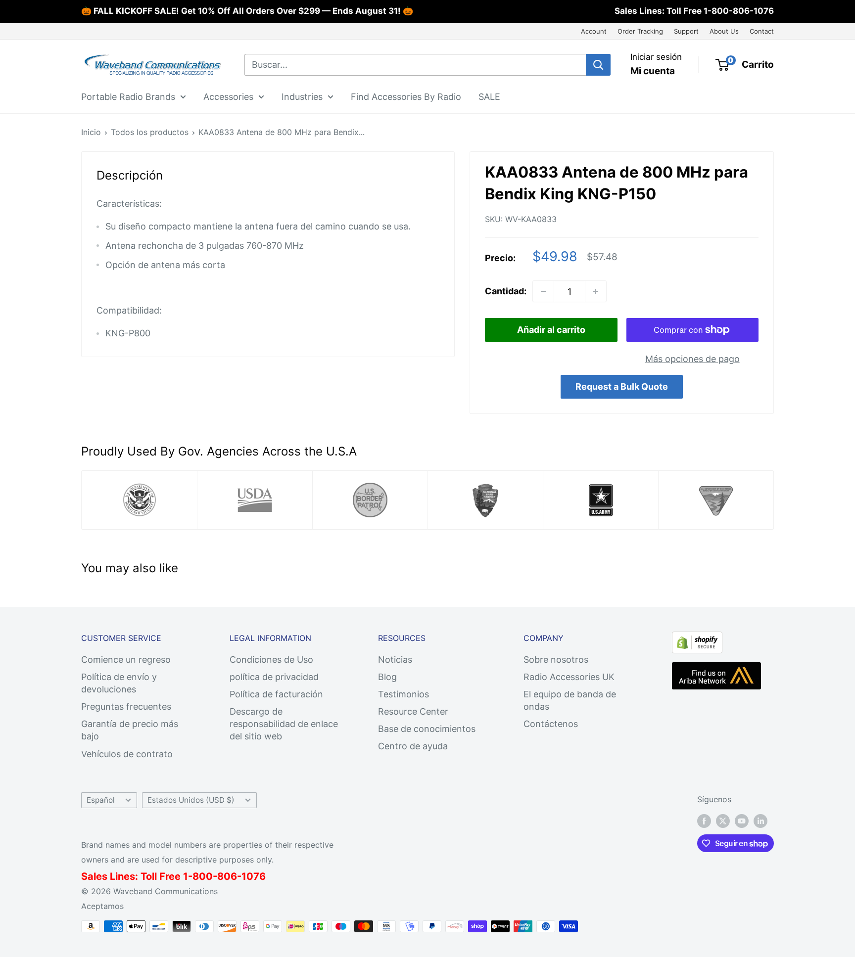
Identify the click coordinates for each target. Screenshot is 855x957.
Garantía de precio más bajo (129, 730)
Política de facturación (276, 694)
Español (101, 800)
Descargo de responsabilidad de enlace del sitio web (284, 723)
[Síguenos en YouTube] (742, 821)
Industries (302, 96)
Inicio (91, 132)
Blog (387, 677)
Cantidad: (505, 291)
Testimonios (403, 694)
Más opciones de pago (692, 359)
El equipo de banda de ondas (569, 700)
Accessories (228, 96)
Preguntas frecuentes (126, 706)
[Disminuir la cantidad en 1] (543, 291)
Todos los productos (150, 132)
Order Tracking (640, 31)
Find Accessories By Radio (406, 96)
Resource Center (413, 711)
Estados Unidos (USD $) (191, 800)
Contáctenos (550, 724)
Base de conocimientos (426, 729)
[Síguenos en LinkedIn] (760, 821)
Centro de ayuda (413, 746)
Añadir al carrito (551, 329)
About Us (724, 31)
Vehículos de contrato (127, 754)
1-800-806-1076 (739, 11)
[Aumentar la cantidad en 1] (595, 291)
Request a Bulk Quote (621, 386)
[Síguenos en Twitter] (723, 821)
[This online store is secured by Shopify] (697, 640)
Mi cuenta (652, 71)
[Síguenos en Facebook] (704, 821)
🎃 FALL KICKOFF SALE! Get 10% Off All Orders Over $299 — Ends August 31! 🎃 (247, 11)
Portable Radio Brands (128, 96)
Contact (762, 31)
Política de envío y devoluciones (119, 683)
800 (202, 876)
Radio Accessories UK (569, 677)
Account (594, 31)
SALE (489, 96)
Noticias (395, 659)
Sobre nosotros (555, 659)
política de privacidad (274, 677)
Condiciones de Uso (271, 659)
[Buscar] (598, 65)
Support (686, 31)
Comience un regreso (126, 659)
